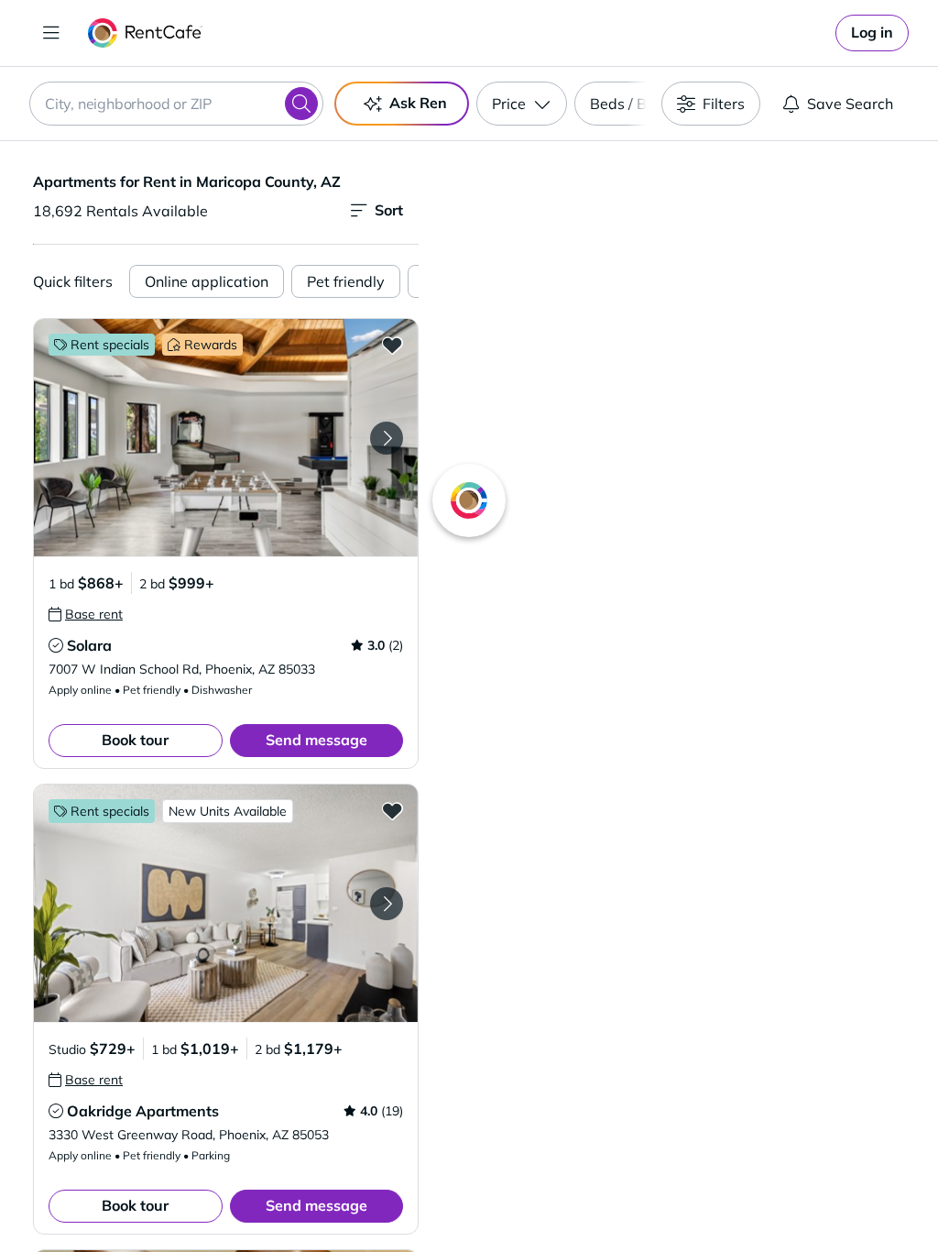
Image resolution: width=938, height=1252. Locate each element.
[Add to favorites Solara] (392, 344)
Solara (89, 645)
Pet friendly (346, 281)
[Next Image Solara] (386, 438)
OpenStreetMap (771, 1198)
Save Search (850, 103)
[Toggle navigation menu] (51, 33)
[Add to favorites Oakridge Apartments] (392, 810)
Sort (389, 210)
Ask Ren (418, 102)
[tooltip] (86, 614)
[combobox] (176, 104)
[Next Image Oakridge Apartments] (386, 903)
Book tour (135, 739)
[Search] (301, 103)
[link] (872, 33)
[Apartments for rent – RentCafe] (145, 33)
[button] (226, 437)
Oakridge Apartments (143, 1111)
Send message (316, 739)
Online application (206, 281)
